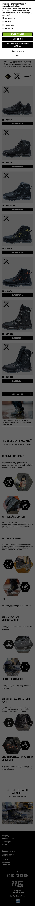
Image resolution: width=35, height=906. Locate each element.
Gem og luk (17, 39)
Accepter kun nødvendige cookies (17, 45)
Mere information (16, 51)
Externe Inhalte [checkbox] (9, 28)
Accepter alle (17, 34)
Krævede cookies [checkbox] (9, 18)
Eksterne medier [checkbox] (9, 25)
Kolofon (17, 55)
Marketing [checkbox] (7, 22)
